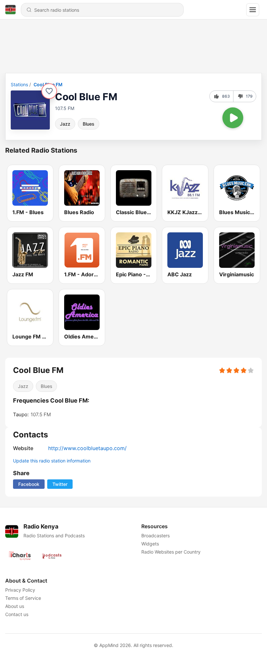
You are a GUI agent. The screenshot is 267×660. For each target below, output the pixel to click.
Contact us (16, 614)
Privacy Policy (20, 590)
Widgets (150, 543)
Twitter (59, 484)
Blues (88, 124)
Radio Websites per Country (171, 552)
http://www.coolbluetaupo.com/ (87, 448)
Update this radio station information (52, 460)
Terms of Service (23, 598)
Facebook (28, 484)
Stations (19, 84)
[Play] (232, 117)
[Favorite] (49, 91)
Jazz (65, 124)
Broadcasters (155, 535)
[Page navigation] (252, 9)
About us (14, 606)
